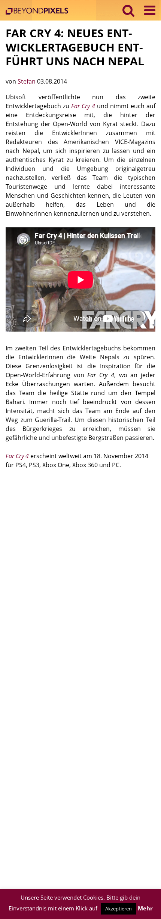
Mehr (145, 908)
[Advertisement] (80, 561)
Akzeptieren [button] (118, 908)
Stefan (27, 81)
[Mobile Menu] (149, 10)
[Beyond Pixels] (39, 11)
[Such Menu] (128, 10)
